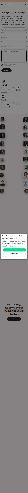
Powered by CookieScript (7, 256)
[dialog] (14, 246)
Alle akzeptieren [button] (14, 250)
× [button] (24, 235)
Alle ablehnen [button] (14, 253)
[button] (19, 257)
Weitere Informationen (7, 246)
